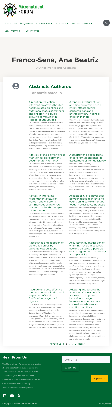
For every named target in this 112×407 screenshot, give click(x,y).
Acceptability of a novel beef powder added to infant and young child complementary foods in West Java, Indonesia (87, 200)
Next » (81, 343)
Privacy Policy (104, 403)
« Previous (55, 343)
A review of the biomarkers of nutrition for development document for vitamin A (47, 157)
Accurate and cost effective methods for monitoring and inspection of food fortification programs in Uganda (46, 295)
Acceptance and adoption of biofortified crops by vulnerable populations (46, 245)
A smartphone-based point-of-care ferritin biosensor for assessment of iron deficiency (87, 157)
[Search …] (106, 23)
